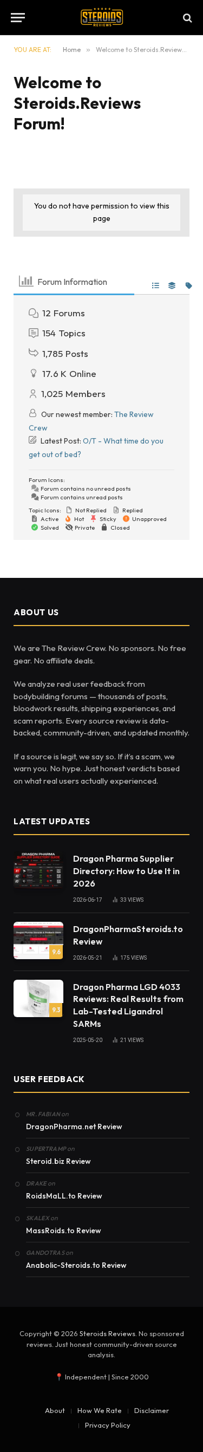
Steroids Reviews (107, 1333)
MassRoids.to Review (63, 1230)
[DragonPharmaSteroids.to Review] (38, 940)
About (55, 1410)
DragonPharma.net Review (74, 1126)
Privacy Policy (107, 1425)
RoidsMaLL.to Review (64, 1196)
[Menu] (18, 17)
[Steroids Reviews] (101, 17)
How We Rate (99, 1410)
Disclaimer (151, 1410)
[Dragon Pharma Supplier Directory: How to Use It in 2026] (38, 870)
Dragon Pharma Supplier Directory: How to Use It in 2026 (126, 871)
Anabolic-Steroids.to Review (76, 1265)
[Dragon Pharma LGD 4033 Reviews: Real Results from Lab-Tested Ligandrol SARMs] (38, 998)
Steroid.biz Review (58, 1161)
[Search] (186, 17)
